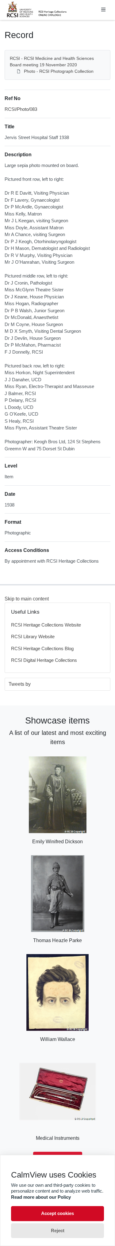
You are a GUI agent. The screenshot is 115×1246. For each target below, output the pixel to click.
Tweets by (20, 684)
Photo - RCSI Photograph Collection (59, 71)
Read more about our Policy (41, 1197)
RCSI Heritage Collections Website (46, 624)
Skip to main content (27, 598)
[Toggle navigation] (103, 10)
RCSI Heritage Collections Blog (42, 648)
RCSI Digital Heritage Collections (44, 660)
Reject (57, 1230)
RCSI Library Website (33, 636)
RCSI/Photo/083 (21, 109)
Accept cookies (57, 1213)
